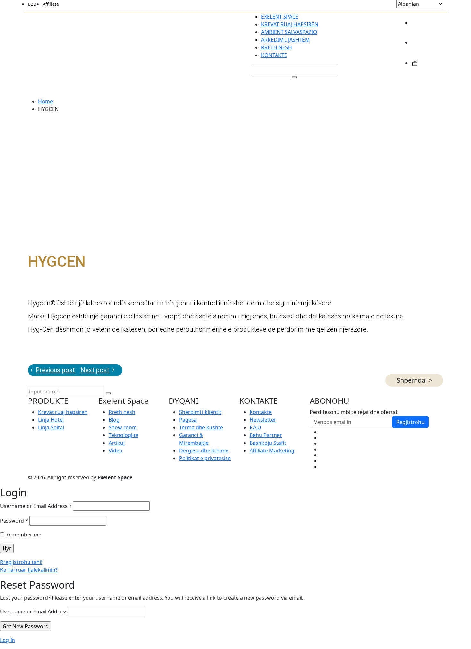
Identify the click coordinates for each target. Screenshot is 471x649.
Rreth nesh (122, 412)
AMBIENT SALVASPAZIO (289, 32)
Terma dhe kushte (201, 427)
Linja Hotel (51, 419)
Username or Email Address (36, 506)
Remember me (22, 534)
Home (45, 101)
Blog (114, 419)
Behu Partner (266, 435)
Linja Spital (51, 427)
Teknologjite (123, 435)
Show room (123, 427)
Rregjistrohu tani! (21, 562)
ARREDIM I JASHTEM (285, 39)
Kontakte (261, 412)
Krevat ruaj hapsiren (62, 412)
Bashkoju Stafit (268, 442)
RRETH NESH (276, 47)
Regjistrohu (410, 422)
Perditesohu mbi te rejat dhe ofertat (354, 412)
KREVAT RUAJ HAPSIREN (289, 24)
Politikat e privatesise (205, 458)
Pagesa (188, 419)
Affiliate (51, 4)
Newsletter (263, 419)
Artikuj (117, 442)
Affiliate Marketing (272, 450)
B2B (32, 4)
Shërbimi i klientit (200, 412)
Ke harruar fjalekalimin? (29, 569)
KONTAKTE (274, 55)
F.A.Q (255, 427)
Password (14, 520)
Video (115, 450)
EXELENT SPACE (279, 16)
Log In (7, 640)
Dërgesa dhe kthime (203, 450)
